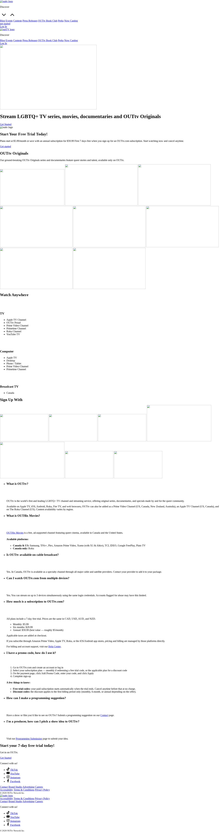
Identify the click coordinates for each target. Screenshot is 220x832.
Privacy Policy (42, 789)
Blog (2, 20)
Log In (3, 26)
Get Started (5, 124)
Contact (104, 715)
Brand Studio (15, 787)
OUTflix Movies (15, 532)
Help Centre (54, 646)
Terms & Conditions (24, 789)
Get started (5, 146)
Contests (17, 20)
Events (9, 20)
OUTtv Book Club (47, 20)
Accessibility (6, 789)
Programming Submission (29, 738)
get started (5, 23)
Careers (39, 787)
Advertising (28, 787)
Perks (61, 20)
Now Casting (71, 20)
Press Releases (30, 20)
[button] (110, 12)
